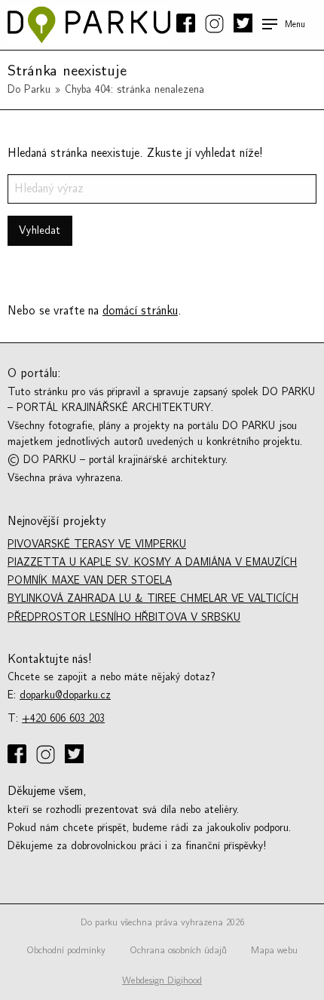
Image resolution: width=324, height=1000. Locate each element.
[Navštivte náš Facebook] (187, 24)
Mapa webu (274, 950)
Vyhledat (39, 230)
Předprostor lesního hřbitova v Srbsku (124, 617)
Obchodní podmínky (65, 950)
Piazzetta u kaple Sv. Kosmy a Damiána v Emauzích (152, 562)
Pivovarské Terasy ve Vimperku (97, 544)
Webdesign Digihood (162, 980)
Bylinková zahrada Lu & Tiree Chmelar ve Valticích (153, 598)
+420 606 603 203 (63, 718)
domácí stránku (140, 310)
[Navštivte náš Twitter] (241, 24)
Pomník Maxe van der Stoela (90, 580)
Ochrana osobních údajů (178, 950)
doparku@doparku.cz (65, 695)
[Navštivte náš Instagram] (216, 25)
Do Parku (29, 89)
